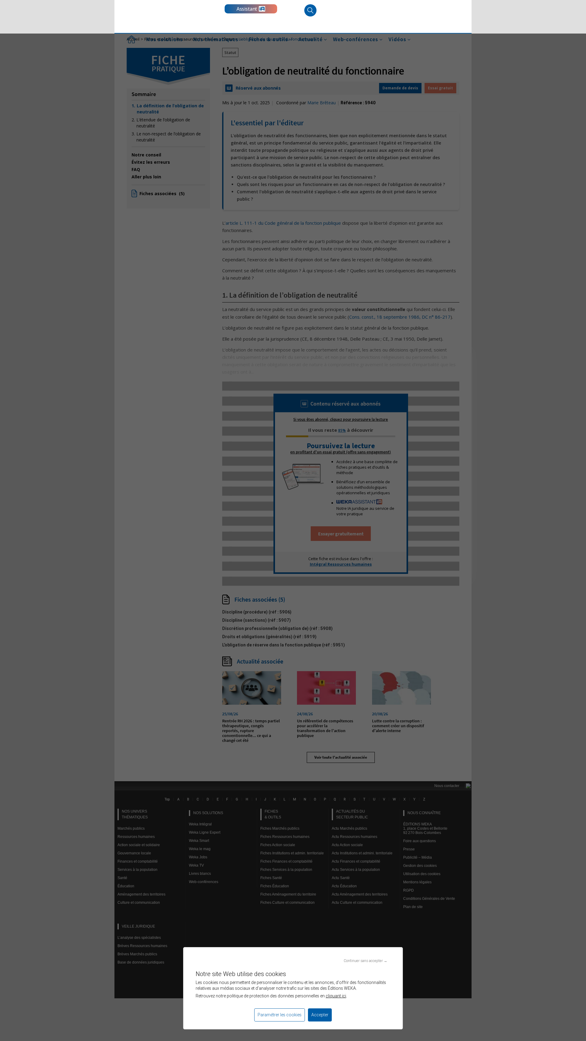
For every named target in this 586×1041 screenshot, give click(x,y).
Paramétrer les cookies (280, 1015)
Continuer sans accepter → (365, 960)
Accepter (319, 1015)
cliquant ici (336, 996)
